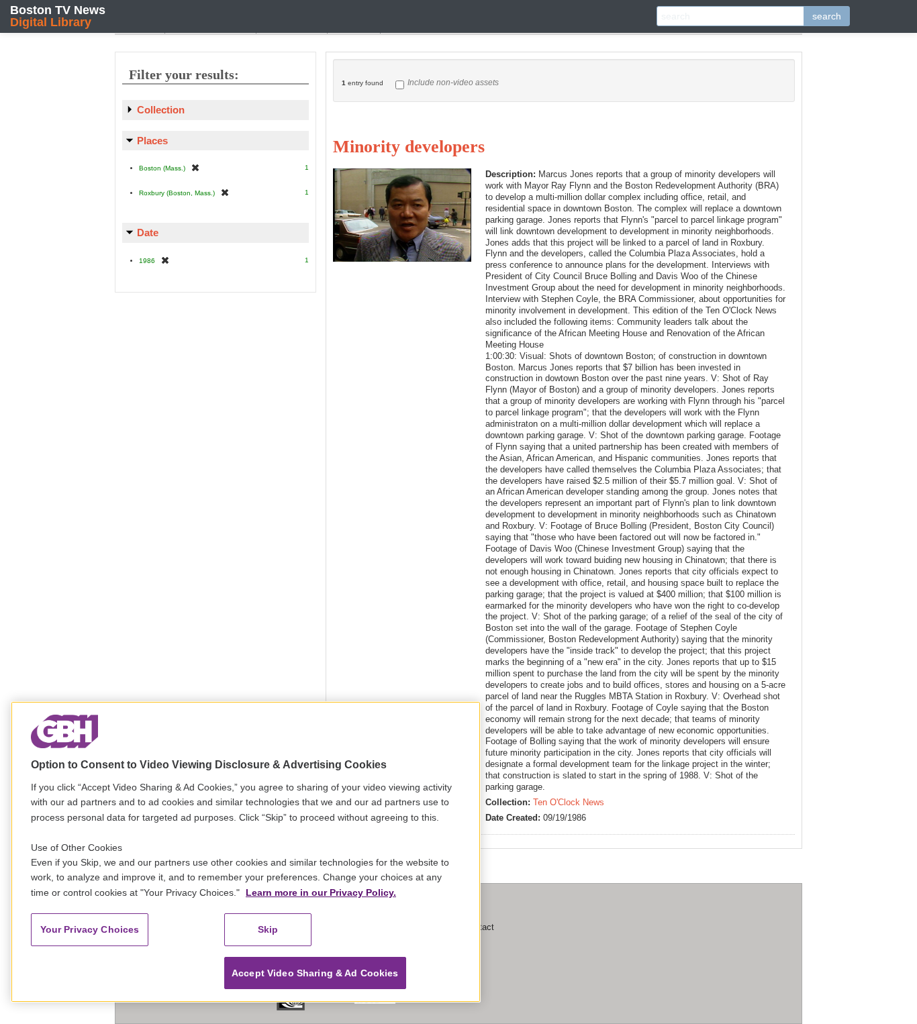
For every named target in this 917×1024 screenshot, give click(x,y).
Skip (268, 929)
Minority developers (409, 146)
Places (152, 140)
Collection (161, 109)
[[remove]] (195, 167)
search (826, 16)
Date (147, 232)
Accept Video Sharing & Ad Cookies (315, 973)
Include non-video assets (453, 82)
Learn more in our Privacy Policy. (321, 892)
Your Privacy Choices (90, 929)
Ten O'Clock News (568, 802)
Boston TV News (57, 15)
